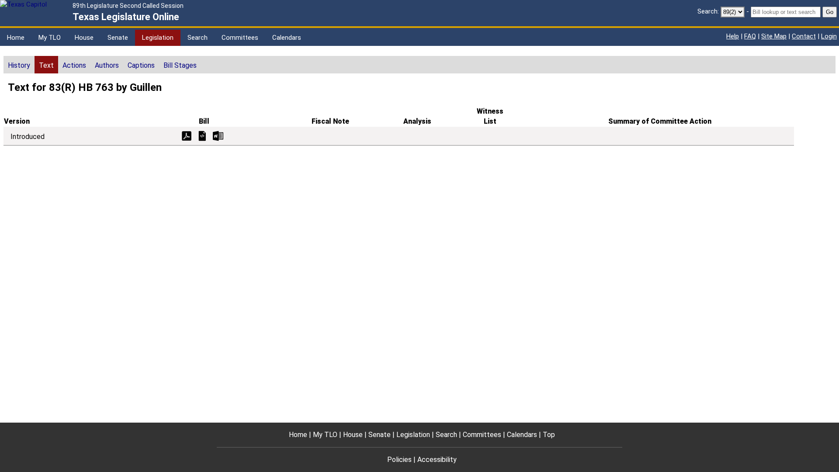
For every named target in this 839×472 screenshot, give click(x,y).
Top (549, 434)
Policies (399, 459)
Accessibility (437, 459)
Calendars (286, 38)
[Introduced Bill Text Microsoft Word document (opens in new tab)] (218, 135)
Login (829, 36)
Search (197, 38)
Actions (74, 65)
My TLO (49, 38)
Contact (804, 36)
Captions (141, 65)
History (19, 65)
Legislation (157, 38)
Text (46, 65)
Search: (708, 11)
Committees (240, 38)
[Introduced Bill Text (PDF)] (186, 135)
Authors (107, 65)
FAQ (750, 36)
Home (15, 38)
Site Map (774, 36)
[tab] (19, 64)
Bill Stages (180, 65)
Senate (117, 38)
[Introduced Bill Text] (202, 135)
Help (732, 36)
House (84, 38)
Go (829, 12)
